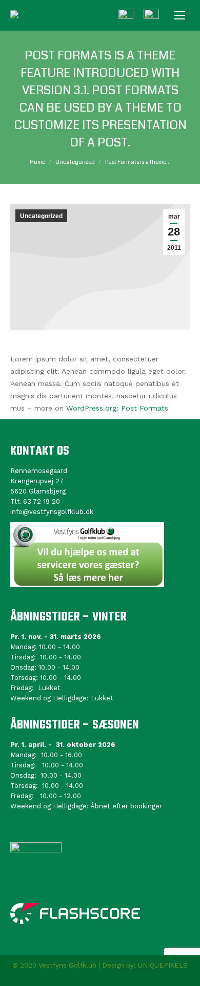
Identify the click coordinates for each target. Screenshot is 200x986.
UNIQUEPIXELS (163, 965)
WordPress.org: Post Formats (117, 408)
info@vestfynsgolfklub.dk (51, 512)
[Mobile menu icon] (179, 15)
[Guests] (125, 16)
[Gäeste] (151, 16)
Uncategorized (41, 216)
